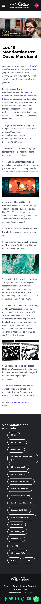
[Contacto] (36, 5)
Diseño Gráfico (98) (18, 474)
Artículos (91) (16, 449)
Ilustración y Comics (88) (20, 496)
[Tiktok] (22, 598)
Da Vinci (19, 5)
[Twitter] (11, 598)
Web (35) (14, 560)
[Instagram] (17, 598)
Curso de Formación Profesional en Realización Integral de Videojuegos (19, 95)
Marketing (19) (16, 524)
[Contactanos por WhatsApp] (36, 599)
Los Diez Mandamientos (19, 402)
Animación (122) (17, 442)
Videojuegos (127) (18, 553)
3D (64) (13, 435)
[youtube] (29, 598)
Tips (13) (14, 546)
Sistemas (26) (16, 539)
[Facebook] (5, 598)
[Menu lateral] (3, 5)
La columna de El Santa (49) (21, 503)
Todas (29, 560)
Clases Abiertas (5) (18, 467)
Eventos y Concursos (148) (21, 481)
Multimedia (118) (17, 532)
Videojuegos (7, 406)
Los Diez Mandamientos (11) (22, 517)
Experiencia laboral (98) (19, 489)
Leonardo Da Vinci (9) (19, 510)
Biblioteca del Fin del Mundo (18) (21, 458)
